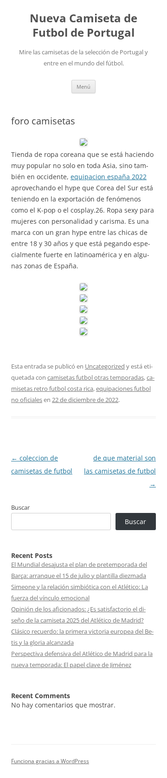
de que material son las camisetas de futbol (120, 471)
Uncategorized (105, 366)
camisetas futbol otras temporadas (95, 377)
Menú (83, 86)
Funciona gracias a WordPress (50, 761)
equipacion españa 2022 (109, 176)
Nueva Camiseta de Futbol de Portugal (83, 25)
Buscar (20, 507)
